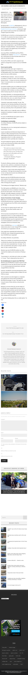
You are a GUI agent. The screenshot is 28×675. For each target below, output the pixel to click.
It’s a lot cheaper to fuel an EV (14, 585)
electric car (15, 650)
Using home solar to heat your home (15, 572)
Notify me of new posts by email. (7, 456)
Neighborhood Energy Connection (9, 29)
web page (14, 225)
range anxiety (12, 658)
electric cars (22, 650)
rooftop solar (4, 661)
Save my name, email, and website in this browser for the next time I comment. (14, 445)
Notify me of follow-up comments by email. (8, 450)
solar (11, 661)
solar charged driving (6, 664)
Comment (3, 419)
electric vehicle (5, 653)
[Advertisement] (11, 505)
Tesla (21, 664)
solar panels (15, 664)
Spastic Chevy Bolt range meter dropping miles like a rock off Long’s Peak (16, 554)
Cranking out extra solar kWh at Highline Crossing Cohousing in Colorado (16, 579)
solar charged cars (18, 661)
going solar (11, 655)
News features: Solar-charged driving (19, 8)
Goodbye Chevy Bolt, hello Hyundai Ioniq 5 (16, 548)
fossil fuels (4, 655)
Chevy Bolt (4, 647)
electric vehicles (14, 653)
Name (2, 432)
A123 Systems (16, 54)
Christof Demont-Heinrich (6, 8)
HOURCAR (11, 25)
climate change (12, 647)
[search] (25, 517)
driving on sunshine (6, 650)
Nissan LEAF (4, 658)
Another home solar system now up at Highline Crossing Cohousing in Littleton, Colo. (16, 566)
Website (16, 438)
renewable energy (21, 658)
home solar (18, 655)
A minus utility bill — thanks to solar (15, 560)
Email (2, 438)
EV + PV (21, 653)
